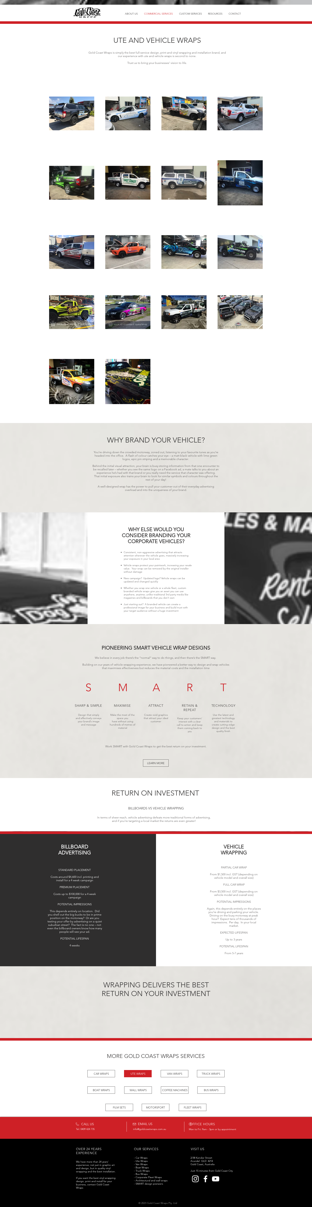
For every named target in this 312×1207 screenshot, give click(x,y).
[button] (156, 763)
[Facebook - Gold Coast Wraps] (205, 1178)
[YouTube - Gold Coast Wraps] (215, 1178)
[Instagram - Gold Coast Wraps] (195, 1178)
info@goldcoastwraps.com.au (149, 1129)
